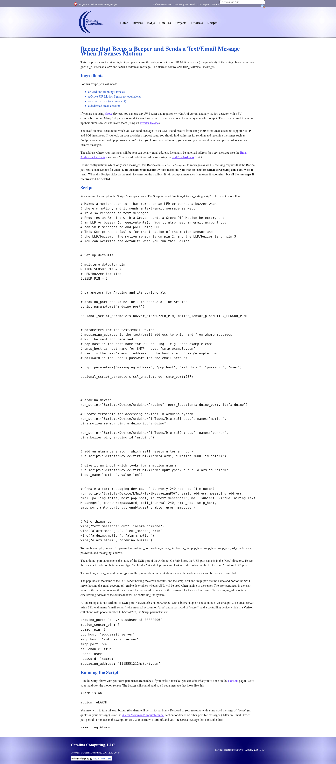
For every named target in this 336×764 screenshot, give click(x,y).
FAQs (151, 22)
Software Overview (162, 4)
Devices (138, 22)
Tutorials (197, 22)
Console (233, 681)
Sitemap (178, 4)
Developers (204, 4)
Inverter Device (149, 123)
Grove (108, 113)
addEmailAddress (183, 157)
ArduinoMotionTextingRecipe (103, 4)
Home (124, 22)
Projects (180, 22)
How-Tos (165, 22)
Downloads (190, 4)
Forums (216, 4)
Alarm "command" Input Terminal (143, 715)
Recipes (82, 4)
